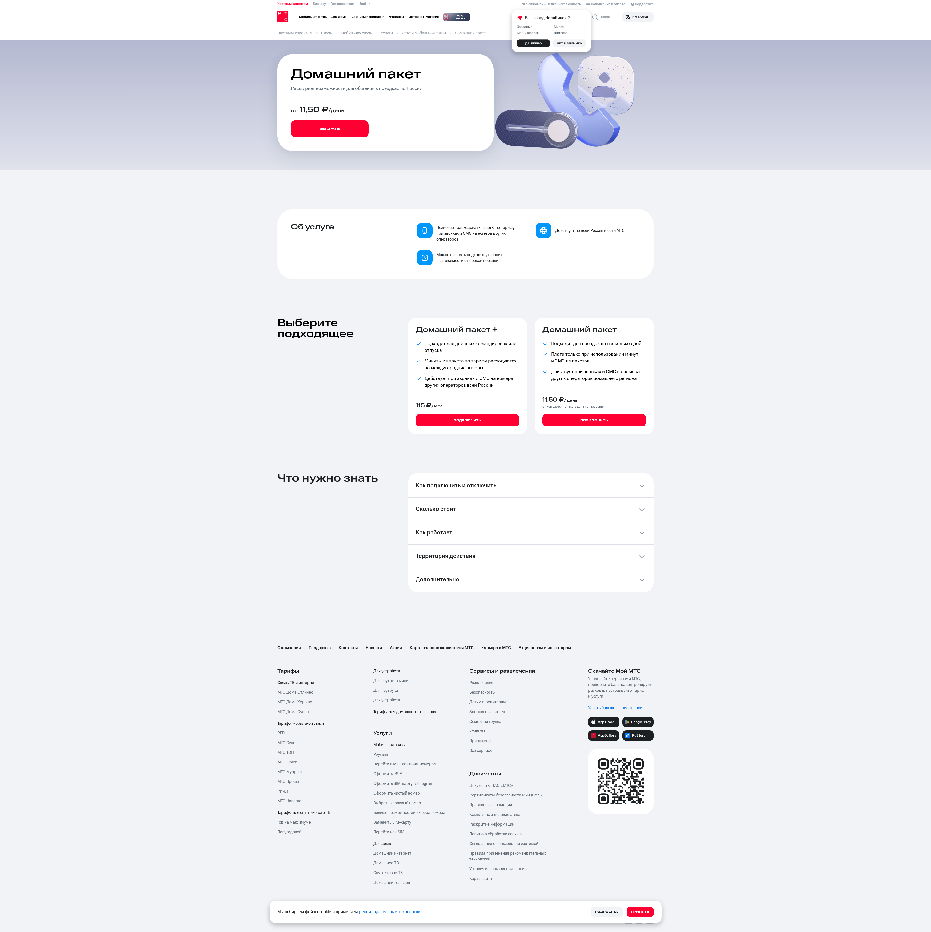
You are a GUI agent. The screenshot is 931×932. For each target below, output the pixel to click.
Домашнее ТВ (386, 863)
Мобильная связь (389, 745)
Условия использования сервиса (499, 869)
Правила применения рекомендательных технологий (507, 856)
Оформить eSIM (388, 774)
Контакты (348, 648)
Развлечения (481, 683)
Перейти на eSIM (388, 832)
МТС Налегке (289, 801)
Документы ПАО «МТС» (491, 785)
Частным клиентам (292, 3)
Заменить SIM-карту (392, 822)
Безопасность (482, 692)
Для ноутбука (385, 690)
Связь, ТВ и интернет (296, 683)
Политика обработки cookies (495, 834)
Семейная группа (485, 721)
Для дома (382, 844)
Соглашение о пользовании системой (503, 844)
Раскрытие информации (491, 824)
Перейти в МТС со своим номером (405, 764)
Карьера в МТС (496, 648)
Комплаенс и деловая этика (494, 815)
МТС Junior (287, 762)
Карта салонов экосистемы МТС (442, 648)
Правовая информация (490, 805)
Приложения (480, 741)
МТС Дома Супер (293, 712)
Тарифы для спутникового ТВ (303, 813)
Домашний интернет (392, 853)
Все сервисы (481, 751)
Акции (396, 648)
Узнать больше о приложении (615, 708)
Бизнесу (319, 3)
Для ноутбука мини (390, 681)
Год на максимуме (294, 822)
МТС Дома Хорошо (294, 702)
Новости (374, 648)
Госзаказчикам (342, 3)
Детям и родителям (487, 702)
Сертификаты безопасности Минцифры (506, 795)
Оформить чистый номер (396, 793)
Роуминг (381, 754)
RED (281, 733)
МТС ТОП (285, 752)
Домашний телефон (391, 882)
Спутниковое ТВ (388, 873)
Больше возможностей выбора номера (409, 813)
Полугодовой (289, 832)
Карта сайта (480, 879)
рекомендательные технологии (389, 912)
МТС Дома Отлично (295, 692)
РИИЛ (282, 791)
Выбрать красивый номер (397, 803)
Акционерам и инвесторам (545, 648)
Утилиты (477, 731)
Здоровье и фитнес (487, 712)
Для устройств (386, 671)
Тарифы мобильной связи (300, 723)
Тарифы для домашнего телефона (404, 712)
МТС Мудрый (289, 772)
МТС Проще (288, 782)
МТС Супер (287, 743)
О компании (289, 648)
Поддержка (320, 648)
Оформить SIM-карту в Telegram (403, 784)
